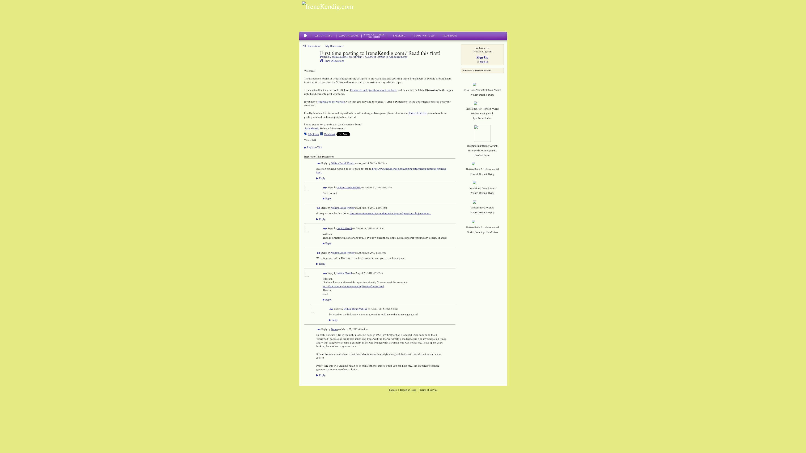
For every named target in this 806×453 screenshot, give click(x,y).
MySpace (313, 134)
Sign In (484, 61)
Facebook (329, 134)
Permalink (319, 163)
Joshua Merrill (340, 57)
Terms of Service (417, 113)
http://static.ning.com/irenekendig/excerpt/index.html (353, 286)
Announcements (398, 57)
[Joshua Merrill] (311, 61)
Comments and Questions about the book (373, 90)
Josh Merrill (312, 128)
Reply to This (313, 147)
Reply (320, 178)
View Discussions (334, 60)
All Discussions (311, 46)
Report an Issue (408, 389)
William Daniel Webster (343, 163)
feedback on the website (331, 101)
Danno (334, 329)
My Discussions (334, 46)
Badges (393, 389)
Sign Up (482, 57)
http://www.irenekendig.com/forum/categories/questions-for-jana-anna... (390, 213)
